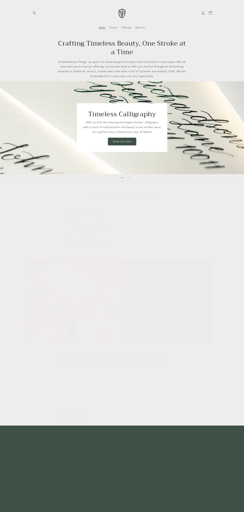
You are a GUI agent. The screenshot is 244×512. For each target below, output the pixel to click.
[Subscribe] (148, 455)
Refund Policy (134, 465)
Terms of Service (172, 465)
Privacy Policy (152, 465)
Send (72, 415)
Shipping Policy (115, 465)
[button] (34, 13)
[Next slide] (129, 178)
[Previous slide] (114, 178)
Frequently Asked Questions (89, 465)
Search (66, 465)
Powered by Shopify (66, 504)
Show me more (122, 141)
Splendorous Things (47, 504)
